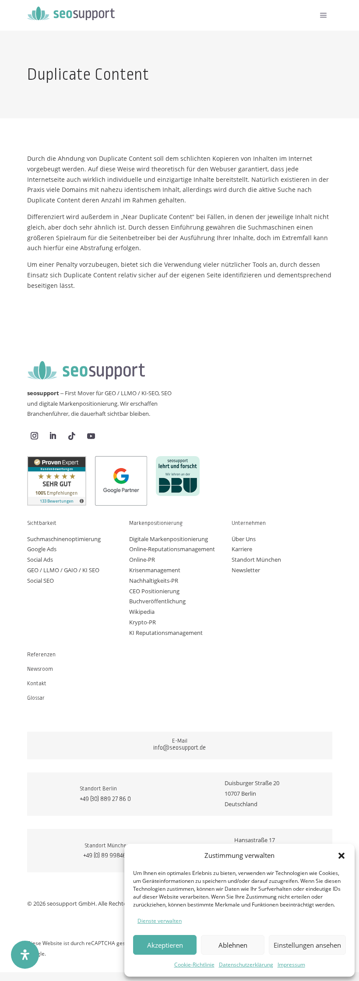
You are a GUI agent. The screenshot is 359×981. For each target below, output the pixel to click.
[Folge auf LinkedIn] (53, 436)
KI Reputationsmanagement (166, 633)
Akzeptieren (165, 945)
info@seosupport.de (179, 747)
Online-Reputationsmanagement (172, 549)
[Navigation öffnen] (323, 15)
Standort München (256, 559)
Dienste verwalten (159, 920)
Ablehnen (232, 945)
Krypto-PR (142, 622)
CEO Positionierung (154, 591)
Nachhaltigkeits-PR (153, 580)
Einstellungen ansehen (307, 945)
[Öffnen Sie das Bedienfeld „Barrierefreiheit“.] (25, 955)
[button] (341, 855)
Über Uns (244, 539)
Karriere (242, 549)
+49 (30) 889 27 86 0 (105, 798)
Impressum (291, 964)
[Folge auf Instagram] (34, 436)
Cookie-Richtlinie (194, 964)
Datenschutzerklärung (246, 964)
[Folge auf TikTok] (72, 436)
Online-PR (142, 559)
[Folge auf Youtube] (91, 436)
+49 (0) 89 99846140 (108, 855)
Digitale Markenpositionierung (168, 539)
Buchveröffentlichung (157, 601)
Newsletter (246, 570)
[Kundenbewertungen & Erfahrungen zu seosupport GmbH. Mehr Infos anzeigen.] (56, 482)
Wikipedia (142, 612)
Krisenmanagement (154, 570)
